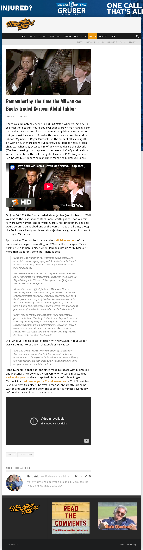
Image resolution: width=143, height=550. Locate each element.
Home (24, 36)
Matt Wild (10, 116)
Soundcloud (112, 42)
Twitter (80, 42)
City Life (43, 36)
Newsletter (134, 42)
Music (32, 36)
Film (76, 36)
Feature (11, 454)
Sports (92, 36)
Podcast (103, 36)
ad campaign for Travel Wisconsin (45, 381)
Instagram (90, 42)
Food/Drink (55, 36)
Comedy (67, 36)
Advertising (131, 544)
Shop (113, 36)
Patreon (123, 42)
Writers (122, 544)
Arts (83, 36)
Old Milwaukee (25, 454)
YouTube (101, 42)
